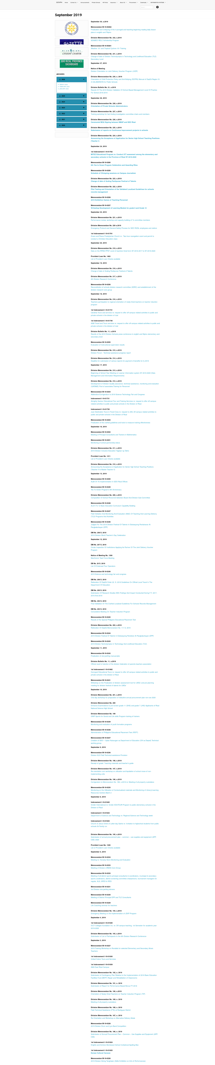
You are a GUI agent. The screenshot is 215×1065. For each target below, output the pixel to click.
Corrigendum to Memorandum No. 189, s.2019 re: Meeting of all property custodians (122, 782)
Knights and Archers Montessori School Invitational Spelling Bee (114, 1045)
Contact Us (73, 2)
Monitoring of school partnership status (105, 442)
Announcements (85, 2)
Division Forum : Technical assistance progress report (111, 353)
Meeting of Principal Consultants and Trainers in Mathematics (113, 434)
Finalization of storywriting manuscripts (105, 656)
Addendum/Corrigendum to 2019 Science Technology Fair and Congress (118, 394)
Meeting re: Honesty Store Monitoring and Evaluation (110, 860)
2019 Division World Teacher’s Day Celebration (108, 535)
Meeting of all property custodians (103, 1002)
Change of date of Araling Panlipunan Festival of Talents (112, 271)
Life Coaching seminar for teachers (104, 905)
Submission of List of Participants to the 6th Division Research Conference (118, 936)
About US (122, 2)
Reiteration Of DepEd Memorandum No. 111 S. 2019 (110, 628)
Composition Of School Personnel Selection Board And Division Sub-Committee (120, 497)
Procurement (132, 2)
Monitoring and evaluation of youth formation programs (111, 724)
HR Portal (105, 2)
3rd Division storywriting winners (103, 889)
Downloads (143, 2)
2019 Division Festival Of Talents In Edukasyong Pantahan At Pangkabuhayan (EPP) (122, 636)
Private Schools (96, 2)
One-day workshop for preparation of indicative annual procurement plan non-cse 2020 (123, 697)
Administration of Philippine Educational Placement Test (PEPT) (114, 732)
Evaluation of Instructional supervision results (108, 345)
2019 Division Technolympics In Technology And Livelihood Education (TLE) (119, 644)
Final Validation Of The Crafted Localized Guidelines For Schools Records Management (123, 603)
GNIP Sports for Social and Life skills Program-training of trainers (115, 716)
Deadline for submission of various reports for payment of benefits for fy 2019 (120, 361)
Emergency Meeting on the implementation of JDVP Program (113, 913)
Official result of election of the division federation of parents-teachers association (121, 664)
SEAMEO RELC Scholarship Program (105, 40)
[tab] (72, 79)
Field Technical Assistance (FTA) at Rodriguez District (111, 1010)
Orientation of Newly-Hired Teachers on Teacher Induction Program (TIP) (118, 994)
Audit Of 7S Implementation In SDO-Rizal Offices (109, 481)
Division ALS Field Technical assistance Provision (109, 755)
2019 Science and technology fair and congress (108, 574)
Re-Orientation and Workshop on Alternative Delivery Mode (113, 1018)
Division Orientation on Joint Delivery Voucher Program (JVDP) (114, 71)
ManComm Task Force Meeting (102, 558)
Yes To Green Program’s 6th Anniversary (106, 489)
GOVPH (59, 2)
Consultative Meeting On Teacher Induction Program (110, 611)
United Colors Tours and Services (103, 959)
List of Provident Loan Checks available (105, 259)
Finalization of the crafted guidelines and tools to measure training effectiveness (120, 422)
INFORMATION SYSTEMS (157, 2)
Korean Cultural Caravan (100, 1053)
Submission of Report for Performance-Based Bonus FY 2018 (114, 986)
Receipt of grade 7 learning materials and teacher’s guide (112, 763)
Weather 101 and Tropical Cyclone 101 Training (108, 48)
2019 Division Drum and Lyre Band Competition (108, 1026)
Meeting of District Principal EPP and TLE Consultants (111, 897)
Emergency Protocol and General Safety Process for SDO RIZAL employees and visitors (124, 228)
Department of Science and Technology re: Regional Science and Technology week (122, 815)
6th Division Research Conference (103, 279)
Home (66, 2)
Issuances (113, 2)
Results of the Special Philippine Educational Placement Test (113, 619)
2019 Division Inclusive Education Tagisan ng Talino (110, 450)
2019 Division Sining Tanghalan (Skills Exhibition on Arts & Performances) (118, 1061)
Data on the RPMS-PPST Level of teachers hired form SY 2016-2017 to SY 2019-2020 (123, 251)
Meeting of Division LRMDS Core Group (106, 868)
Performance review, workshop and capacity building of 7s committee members (120, 220)
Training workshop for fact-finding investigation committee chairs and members (120, 114)
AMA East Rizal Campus (100, 967)
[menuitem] (59, 2)
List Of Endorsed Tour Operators (103, 566)
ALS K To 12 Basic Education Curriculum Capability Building (113, 505)
